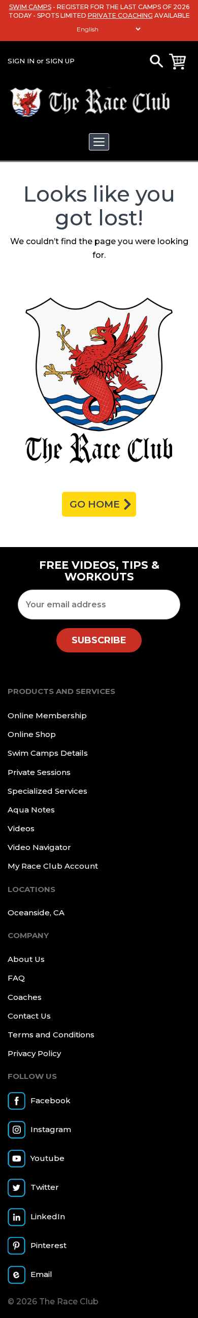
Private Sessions (39, 772)
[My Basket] (177, 61)
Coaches (25, 997)
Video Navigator (39, 847)
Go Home (95, 504)
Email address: (99, 604)
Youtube (47, 1158)
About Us (26, 959)
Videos (21, 828)
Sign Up (60, 61)
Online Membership (47, 715)
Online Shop (32, 734)
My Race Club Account (53, 866)
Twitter (44, 1187)
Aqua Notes (31, 810)
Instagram (50, 1129)
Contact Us (29, 1016)
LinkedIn (47, 1216)
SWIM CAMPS (30, 7)
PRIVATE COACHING (120, 15)
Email (41, 1274)
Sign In (21, 61)
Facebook (50, 1100)
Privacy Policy (34, 1053)
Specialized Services (47, 791)
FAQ (16, 978)
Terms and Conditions (51, 1034)
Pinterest (48, 1245)
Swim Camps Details (48, 753)
